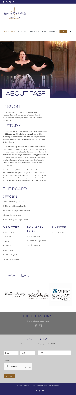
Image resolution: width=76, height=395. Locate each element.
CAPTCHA (7, 361)
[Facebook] (35, 325)
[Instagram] (40, 325)
